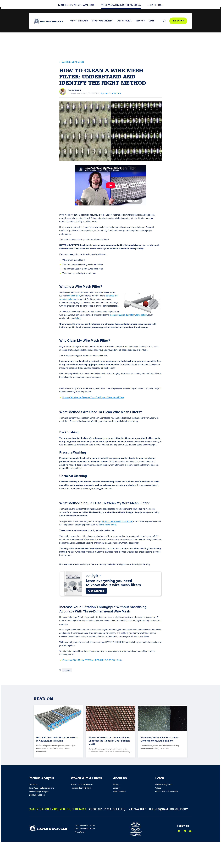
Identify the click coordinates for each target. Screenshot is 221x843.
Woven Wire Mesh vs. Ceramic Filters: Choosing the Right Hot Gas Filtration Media (109, 740)
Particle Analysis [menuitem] (41, 778)
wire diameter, (127, 315)
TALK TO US (178, 21)
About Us (140, 21)
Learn (152, 21)
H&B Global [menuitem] (155, 5)
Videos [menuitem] (158, 788)
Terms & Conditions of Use (85, 825)
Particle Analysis (79, 21)
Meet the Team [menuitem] (119, 791)
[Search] (164, 21)
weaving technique (67, 299)
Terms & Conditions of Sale (85, 829)
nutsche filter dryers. (107, 525)
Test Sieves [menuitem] (33, 784)
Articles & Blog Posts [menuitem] (164, 784)
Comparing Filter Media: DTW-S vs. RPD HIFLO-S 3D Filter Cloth (92, 660)
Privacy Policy (80, 832)
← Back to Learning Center (71, 62)
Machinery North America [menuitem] (76, 5)
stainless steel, (74, 296)
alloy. (78, 318)
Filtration (67, 670)
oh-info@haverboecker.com (168, 809)
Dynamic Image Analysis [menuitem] (39, 791)
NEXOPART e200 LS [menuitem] (37, 795)
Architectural (124, 21)
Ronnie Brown (74, 90)
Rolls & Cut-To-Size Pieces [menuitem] (82, 784)
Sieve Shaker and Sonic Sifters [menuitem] (41, 788)
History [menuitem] (116, 784)
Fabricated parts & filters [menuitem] (81, 788)
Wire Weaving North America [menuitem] (121, 4)
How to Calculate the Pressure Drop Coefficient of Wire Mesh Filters (93, 397)
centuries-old (112, 296)
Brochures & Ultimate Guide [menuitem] (166, 791)
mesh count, (115, 315)
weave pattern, (141, 315)
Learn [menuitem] (159, 778)
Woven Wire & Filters (102, 21)
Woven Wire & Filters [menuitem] (86, 778)
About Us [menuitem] (120, 778)
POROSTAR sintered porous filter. (117, 521)
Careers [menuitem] (116, 788)
